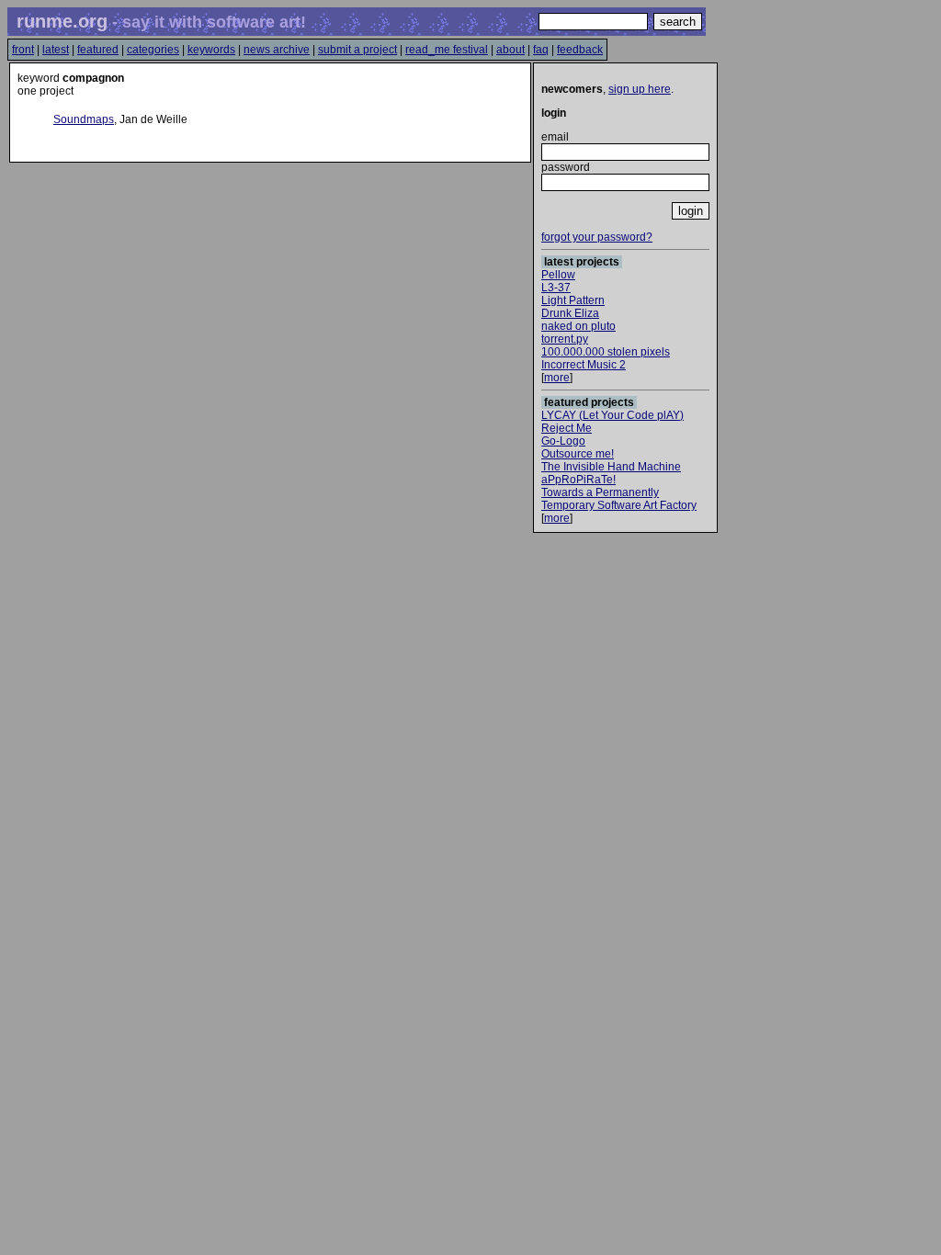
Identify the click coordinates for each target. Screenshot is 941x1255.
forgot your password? (596, 237)
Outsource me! (577, 453)
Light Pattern (573, 300)
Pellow (558, 274)
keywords (211, 49)
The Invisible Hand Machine (611, 466)
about (510, 49)
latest (55, 49)
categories (153, 49)
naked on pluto (578, 326)
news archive (277, 49)
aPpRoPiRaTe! (578, 479)
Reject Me (566, 428)
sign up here (639, 89)
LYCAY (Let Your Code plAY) (612, 415)
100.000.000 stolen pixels (605, 351)
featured (98, 49)
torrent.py (564, 339)
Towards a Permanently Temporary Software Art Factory (619, 499)
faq (541, 49)
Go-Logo (563, 441)
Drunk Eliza (570, 313)
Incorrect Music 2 (583, 364)
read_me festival (446, 49)
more (557, 377)
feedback (580, 49)
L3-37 (556, 287)
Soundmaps (83, 119)
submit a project (357, 49)
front (23, 49)
